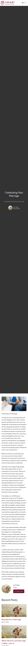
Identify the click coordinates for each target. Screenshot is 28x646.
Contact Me (18, 591)
